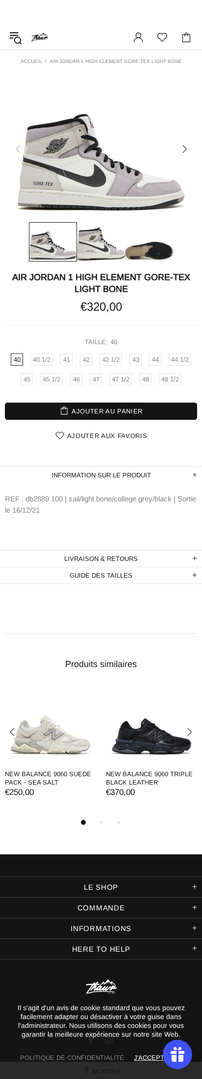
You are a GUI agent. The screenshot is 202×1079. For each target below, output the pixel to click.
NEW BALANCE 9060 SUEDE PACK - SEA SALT (48, 778)
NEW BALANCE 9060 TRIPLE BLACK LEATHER (149, 778)
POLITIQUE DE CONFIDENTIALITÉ (72, 1057)
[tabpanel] (50, 752)
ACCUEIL (31, 61)
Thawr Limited (39, 37)
